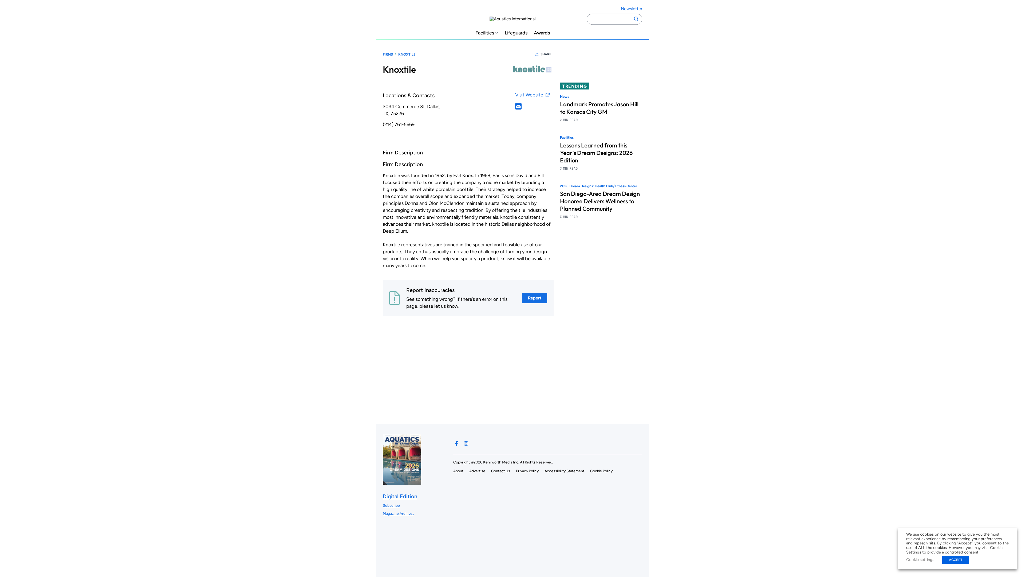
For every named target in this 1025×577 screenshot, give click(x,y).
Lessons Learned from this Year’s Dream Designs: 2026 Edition (596, 153)
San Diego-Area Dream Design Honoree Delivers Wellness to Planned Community (600, 201)
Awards (542, 33)
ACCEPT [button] (955, 560)
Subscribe (391, 505)
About (458, 471)
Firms (388, 54)
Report (534, 298)
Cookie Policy (601, 471)
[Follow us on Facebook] (456, 443)
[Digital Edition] (402, 482)
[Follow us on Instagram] (466, 443)
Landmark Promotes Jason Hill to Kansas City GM (599, 107)
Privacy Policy (527, 471)
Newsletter (631, 8)
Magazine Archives (398, 513)
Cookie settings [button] (920, 559)
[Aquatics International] (513, 19)
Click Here (518, 106)
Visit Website (529, 95)
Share (546, 54)
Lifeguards (516, 33)
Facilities (484, 33)
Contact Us (500, 471)
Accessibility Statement (564, 471)
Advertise (477, 471)
